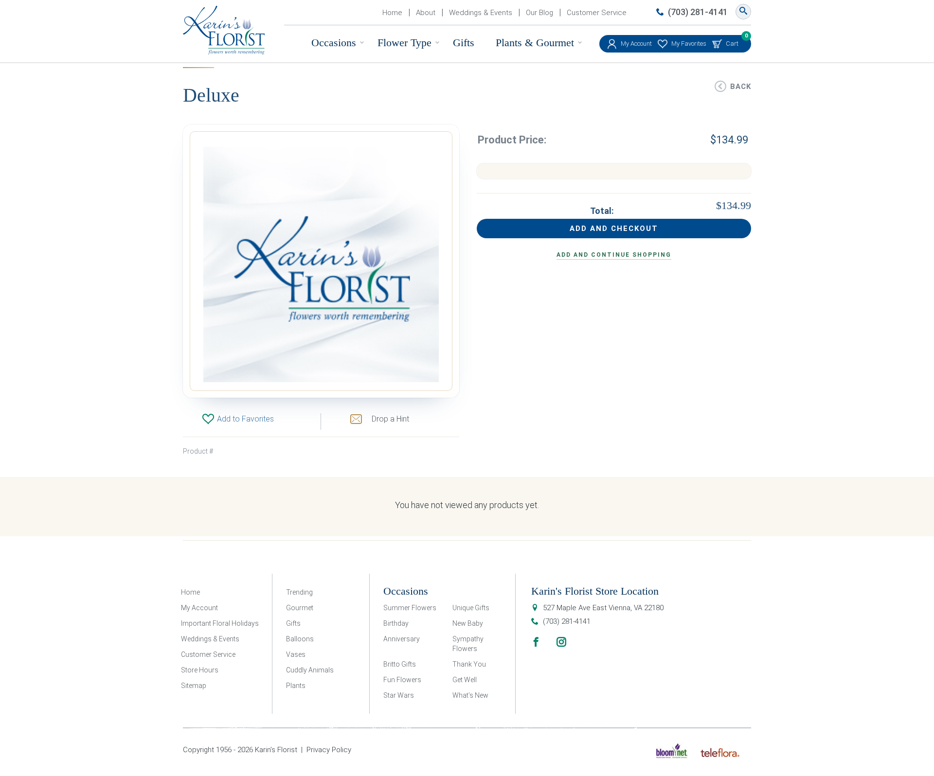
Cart (732, 41)
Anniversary (401, 639)
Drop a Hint (390, 418)
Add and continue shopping (614, 254)
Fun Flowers (402, 680)
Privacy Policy (328, 749)
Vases (295, 654)
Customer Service (597, 12)
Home (392, 12)
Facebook (536, 642)
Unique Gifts (470, 608)
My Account (636, 43)
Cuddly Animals (310, 670)
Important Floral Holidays (220, 623)
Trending (299, 592)
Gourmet (299, 608)
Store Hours (199, 670)
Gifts (463, 42)
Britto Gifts (399, 664)
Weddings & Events (480, 12)
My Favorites (688, 43)
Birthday (396, 623)
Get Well (464, 680)
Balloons (300, 639)
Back (740, 86)
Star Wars (398, 695)
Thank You (469, 664)
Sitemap (193, 685)
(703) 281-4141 (698, 12)
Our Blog (539, 12)
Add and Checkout (614, 228)
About (425, 12)
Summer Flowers (409, 608)
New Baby (467, 623)
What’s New (470, 695)
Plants (295, 685)
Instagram (561, 642)
